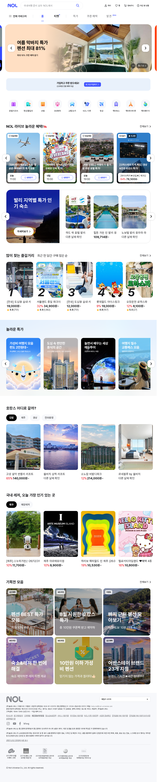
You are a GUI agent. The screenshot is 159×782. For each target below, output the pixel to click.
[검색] (78, 5)
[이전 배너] (11, 48)
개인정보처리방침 (38, 716)
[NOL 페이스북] (20, 724)
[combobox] (49, 5)
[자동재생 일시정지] (133, 65)
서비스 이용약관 (63, 716)
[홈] (13, 5)
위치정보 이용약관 (76, 716)
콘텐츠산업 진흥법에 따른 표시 (17, 740)
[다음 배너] (145, 48)
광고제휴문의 (18, 716)
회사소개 (9, 716)
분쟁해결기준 (11, 719)
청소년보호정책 (50, 716)
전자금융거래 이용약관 (120, 716)
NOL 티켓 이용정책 (91, 716)
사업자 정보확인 (105, 716)
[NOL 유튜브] (14, 724)
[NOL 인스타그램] (8, 724)
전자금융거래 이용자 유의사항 (139, 716)
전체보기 (144, 126)
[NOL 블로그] (27, 724)
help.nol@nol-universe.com (101, 706)
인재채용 (27, 716)
